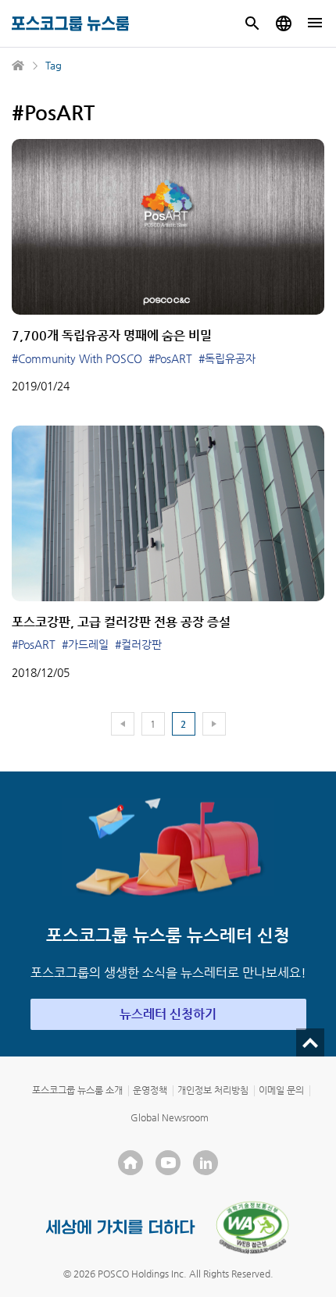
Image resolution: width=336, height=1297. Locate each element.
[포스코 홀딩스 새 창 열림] (130, 1162)
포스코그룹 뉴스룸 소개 (77, 1090)
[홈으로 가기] (19, 65)
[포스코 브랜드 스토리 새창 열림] (120, 1227)
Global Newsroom (169, 1117)
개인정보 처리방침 (212, 1090)
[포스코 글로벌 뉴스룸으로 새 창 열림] (283, 23)
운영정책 (150, 1090)
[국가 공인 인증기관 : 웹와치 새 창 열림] (252, 1227)
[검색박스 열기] (252, 23)
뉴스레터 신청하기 (168, 1014)
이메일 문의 (281, 1090)
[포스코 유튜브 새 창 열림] (168, 1162)
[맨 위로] (310, 1042)
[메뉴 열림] (315, 23)
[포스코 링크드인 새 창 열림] (205, 1162)
